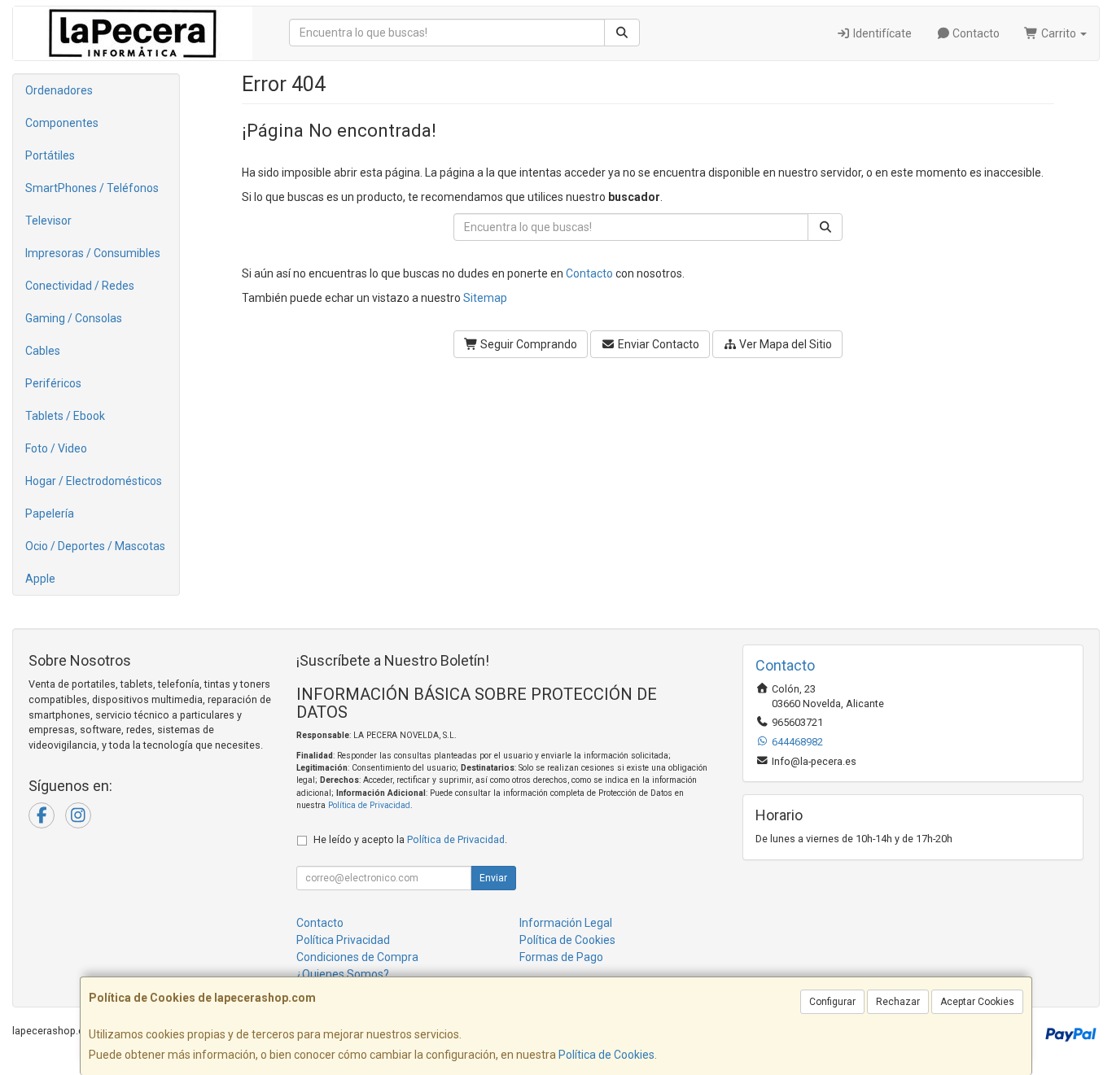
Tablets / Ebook (65, 415)
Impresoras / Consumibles (92, 253)
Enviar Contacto (657, 344)
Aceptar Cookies (977, 1001)
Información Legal (565, 922)
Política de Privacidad (369, 805)
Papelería (49, 513)
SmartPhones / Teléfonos (92, 187)
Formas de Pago (561, 957)
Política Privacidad (343, 939)
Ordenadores (59, 90)
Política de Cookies (606, 1054)
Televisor (48, 220)
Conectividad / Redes (79, 285)
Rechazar (898, 1001)
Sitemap (485, 297)
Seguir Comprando (527, 344)
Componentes (62, 122)
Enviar (493, 878)
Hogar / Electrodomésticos (93, 480)
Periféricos (53, 383)
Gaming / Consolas (73, 318)
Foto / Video (56, 448)
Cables (42, 350)
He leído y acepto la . (410, 839)
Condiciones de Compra (357, 957)
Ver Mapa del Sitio (784, 344)
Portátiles (50, 155)
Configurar (832, 1001)
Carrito (1059, 33)
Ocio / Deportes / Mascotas (95, 546)
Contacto (975, 33)
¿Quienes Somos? (342, 974)
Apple (40, 578)
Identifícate (881, 33)
